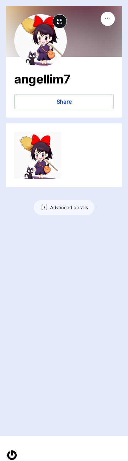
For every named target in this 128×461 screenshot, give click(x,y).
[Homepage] (12, 455)
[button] (37, 155)
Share (64, 101)
